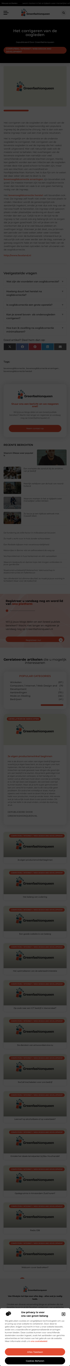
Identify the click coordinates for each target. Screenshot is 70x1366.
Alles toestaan (35, 1352)
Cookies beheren (35, 1361)
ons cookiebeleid (39, 1341)
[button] (63, 1314)
